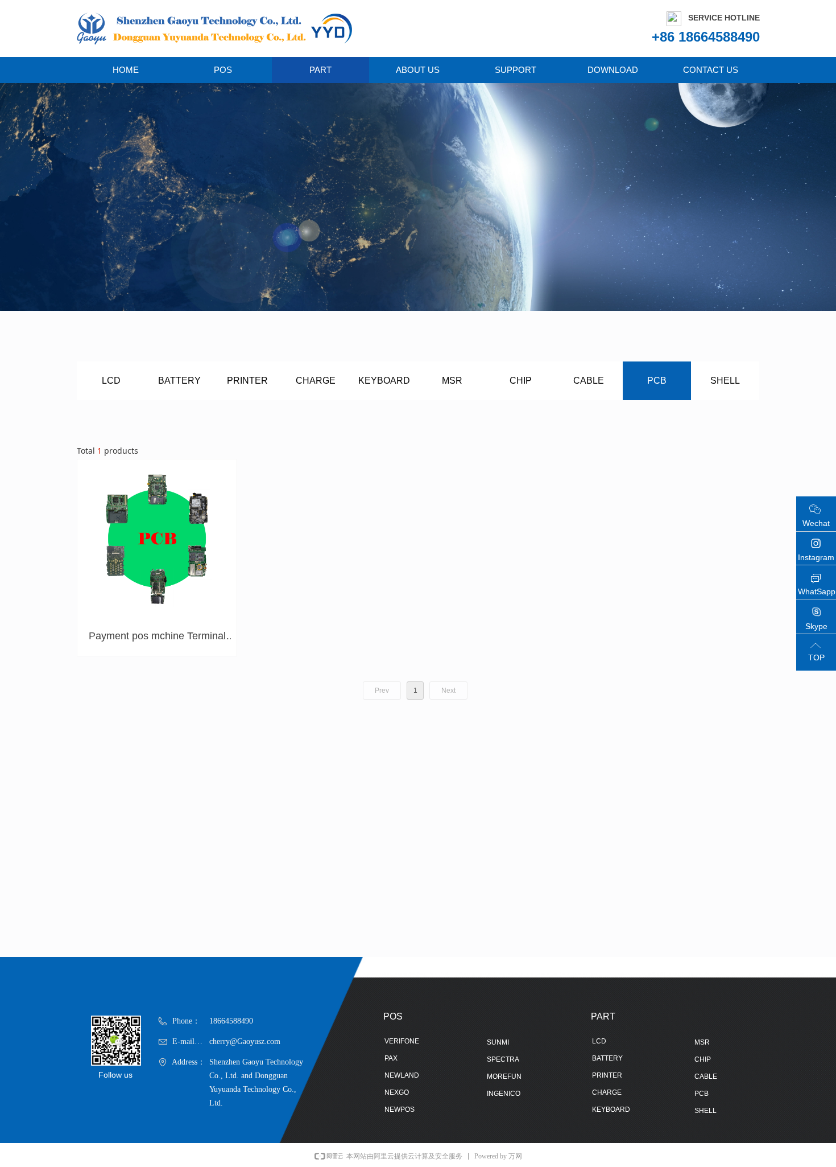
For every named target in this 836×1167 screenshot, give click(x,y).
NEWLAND (401, 1075)
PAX (391, 1058)
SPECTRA (503, 1059)
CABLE (588, 380)
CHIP (521, 380)
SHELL (725, 380)
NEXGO (396, 1092)
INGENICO (503, 1094)
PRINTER (247, 380)
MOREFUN (504, 1076)
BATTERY (179, 380)
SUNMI (498, 1042)
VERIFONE (401, 1041)
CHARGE (316, 380)
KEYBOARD (384, 380)
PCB (657, 380)
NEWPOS (399, 1109)
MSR (452, 380)
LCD (111, 380)
